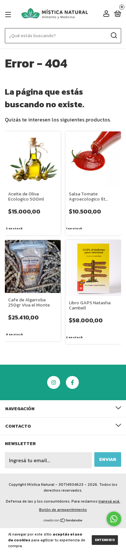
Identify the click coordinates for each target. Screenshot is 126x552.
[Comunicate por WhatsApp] (114, 519)
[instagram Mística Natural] (53, 382)
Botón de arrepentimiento (63, 510)
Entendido (105, 539)
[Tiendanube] (63, 521)
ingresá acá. (109, 501)
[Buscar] (113, 35)
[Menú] (9, 14)
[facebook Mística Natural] (72, 382)
